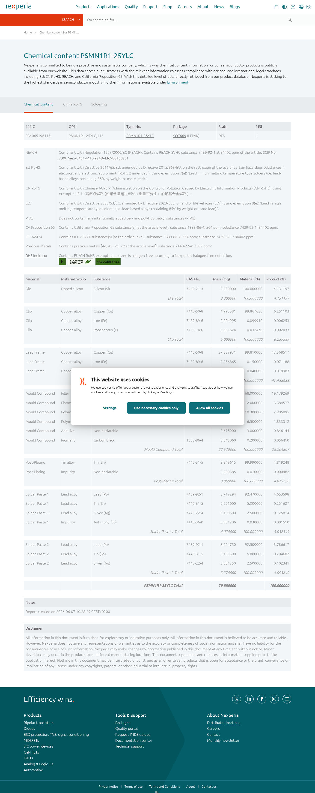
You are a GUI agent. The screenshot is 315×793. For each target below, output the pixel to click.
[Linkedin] (249, 699)
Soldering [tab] (99, 104)
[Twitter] (236, 699)
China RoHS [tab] (72, 104)
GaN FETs (31, 752)
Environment (177, 82)
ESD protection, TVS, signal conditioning (56, 734)
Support (150, 6)
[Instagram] (274, 699)
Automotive (33, 770)
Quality (131, 6)
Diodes (29, 728)
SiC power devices (38, 746)
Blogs (235, 6)
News (219, 6)
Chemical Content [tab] (38, 104)
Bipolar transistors (38, 723)
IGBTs (28, 758)
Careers (185, 6)
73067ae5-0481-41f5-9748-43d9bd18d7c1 (93, 158)
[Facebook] (261, 699)
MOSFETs (31, 740)
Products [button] (83, 6)
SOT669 (179, 136)
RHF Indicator (37, 255)
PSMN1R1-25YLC (140, 136)
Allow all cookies (209, 408)
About (203, 6)
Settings (109, 408)
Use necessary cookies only (156, 408)
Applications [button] (108, 6)
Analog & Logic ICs (38, 764)
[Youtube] (286, 699)
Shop (167, 6)
